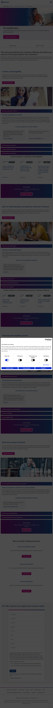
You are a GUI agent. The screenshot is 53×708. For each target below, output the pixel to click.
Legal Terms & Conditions (12, 689)
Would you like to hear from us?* (17, 661)
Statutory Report (37, 689)
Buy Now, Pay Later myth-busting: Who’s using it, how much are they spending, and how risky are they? (44, 170)
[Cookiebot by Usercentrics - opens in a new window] (46, 340)
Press (44, 689)
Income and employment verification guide (7, 301)
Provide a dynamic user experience (11, 409)
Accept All (43, 368)
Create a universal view (8, 278)
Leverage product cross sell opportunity (12, 517)
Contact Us (34, 692)
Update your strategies (8, 287)
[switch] (20, 360)
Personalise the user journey (9, 376)
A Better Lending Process (19, 6)
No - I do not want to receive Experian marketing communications (26, 665)
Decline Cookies (9, 368)
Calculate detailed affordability (10, 282)
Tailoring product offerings (9, 149)
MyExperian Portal (41, 692)
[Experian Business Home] (5, 2)
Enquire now (26, 529)
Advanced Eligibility (7, 138)
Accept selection (26, 368)
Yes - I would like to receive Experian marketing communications (26, 663)
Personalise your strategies (9, 153)
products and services (34, 656)
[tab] (26, 111)
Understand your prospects (9, 145)
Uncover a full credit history (9, 246)
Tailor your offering (7, 413)
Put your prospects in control (9, 111)
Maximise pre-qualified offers (9, 513)
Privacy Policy (17, 674)
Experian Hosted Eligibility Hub (36, 138)
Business (11, 6)
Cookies (27, 689)
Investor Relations (26, 692)
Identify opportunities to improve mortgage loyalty (44, 301)
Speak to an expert (11, 37)
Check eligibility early (7, 417)
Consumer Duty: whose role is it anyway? (24, 301)
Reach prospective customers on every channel (14, 483)
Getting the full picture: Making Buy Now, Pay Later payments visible (26, 168)
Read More (4, 177)
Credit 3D (5, 272)
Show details (46, 364)
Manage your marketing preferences (14, 692)
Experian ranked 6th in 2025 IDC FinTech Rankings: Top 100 (8, 167)
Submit (12, 671)
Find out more (26, 556)
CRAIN (31, 689)
